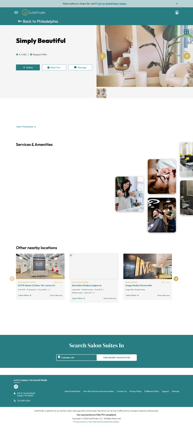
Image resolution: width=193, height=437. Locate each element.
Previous (12, 278)
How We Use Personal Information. (104, 421)
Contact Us (122, 391)
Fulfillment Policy (151, 391)
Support (165, 391)
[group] (144, 56)
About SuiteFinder (73, 391)
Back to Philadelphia (40, 21)
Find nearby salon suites (116, 357)
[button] (101, 93)
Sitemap (175, 391)
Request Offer (40, 54)
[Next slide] (186, 56)
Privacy (76, 421)
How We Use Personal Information (98, 391)
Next (176, 278)
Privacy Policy (136, 391)
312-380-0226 (24, 400)
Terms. (85, 421)
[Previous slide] (102, 56)
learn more (23, 295)
